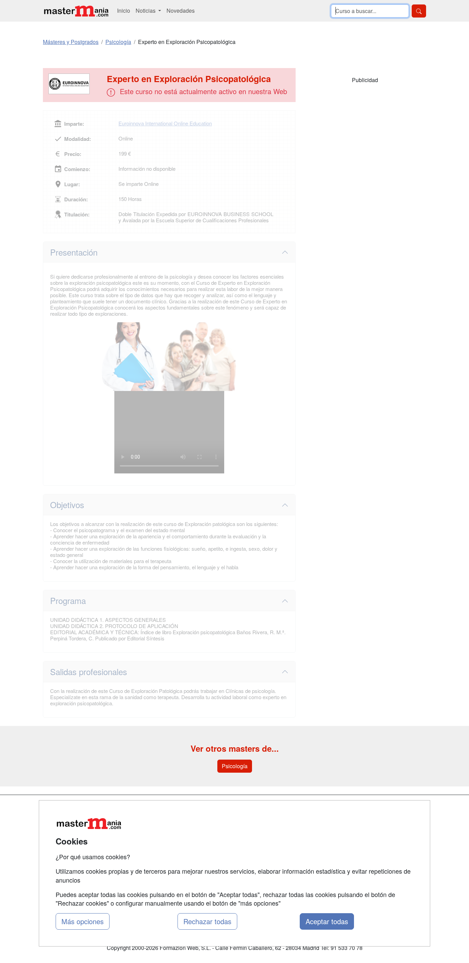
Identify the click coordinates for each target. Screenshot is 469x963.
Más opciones (82, 921)
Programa (68, 600)
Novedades (181, 10)
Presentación (74, 252)
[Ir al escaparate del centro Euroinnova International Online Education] (75, 84)
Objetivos (67, 505)
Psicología (235, 766)
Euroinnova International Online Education (165, 123)
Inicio (123, 10)
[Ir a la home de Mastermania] (76, 11)
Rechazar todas (207, 921)
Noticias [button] (146, 10)
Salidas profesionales (88, 671)
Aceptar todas (327, 921)
